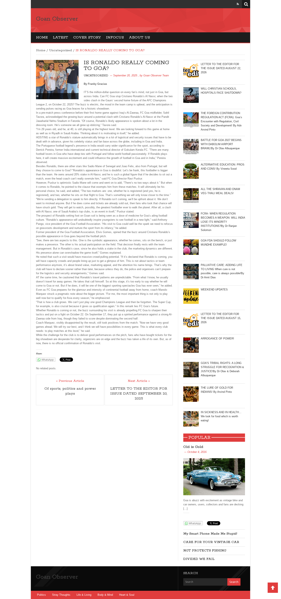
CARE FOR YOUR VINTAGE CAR (211, 542)
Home (42, 37)
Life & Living (84, 594)
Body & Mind (105, 594)
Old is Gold (193, 447)
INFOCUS (115, 37)
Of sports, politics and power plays (70, 391)
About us (139, 37)
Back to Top (273, 588)
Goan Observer (57, 19)
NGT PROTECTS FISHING (204, 550)
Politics (41, 594)
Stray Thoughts (61, 594)
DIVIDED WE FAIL (199, 559)
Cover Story (87, 37)
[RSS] (238, 4)
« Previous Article (70, 381)
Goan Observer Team (156, 75)
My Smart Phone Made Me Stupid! (210, 533)
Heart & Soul (126, 594)
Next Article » (139, 381)
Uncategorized (60, 50)
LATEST (60, 37)
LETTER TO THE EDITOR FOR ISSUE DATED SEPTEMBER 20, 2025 (138, 393)
